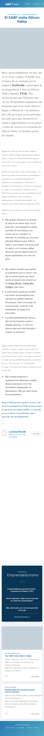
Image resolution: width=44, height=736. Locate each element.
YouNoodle (18, 85)
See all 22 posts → (22, 617)
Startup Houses (15, 283)
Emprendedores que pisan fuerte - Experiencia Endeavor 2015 (22, 590)
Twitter (29, 728)
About (27, 4)
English (36, 4)
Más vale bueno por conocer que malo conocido (22, 609)
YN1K (23, 93)
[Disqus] (22, 470)
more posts (18, 434)
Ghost (36, 728)
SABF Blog (19, 725)
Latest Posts (10, 728)
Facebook (20, 728)
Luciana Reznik (17, 431)
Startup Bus (28, 283)
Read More (36, 434)
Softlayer (9, 286)
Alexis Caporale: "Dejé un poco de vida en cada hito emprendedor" (22, 599)
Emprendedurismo (30, 14)
